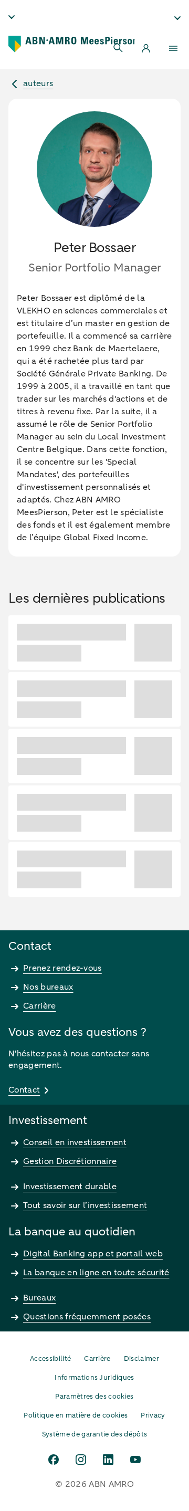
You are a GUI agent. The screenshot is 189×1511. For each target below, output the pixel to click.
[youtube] (135, 1459)
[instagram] (81, 1459)
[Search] (118, 48)
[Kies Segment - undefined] (177, 17)
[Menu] (173, 48)
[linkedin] (108, 1459)
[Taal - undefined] (11, 16)
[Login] (146, 48)
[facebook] (53, 1459)
